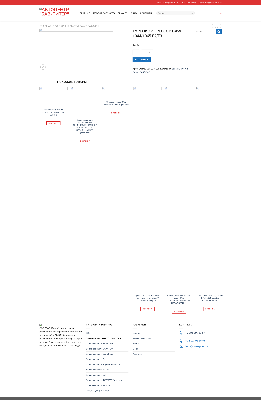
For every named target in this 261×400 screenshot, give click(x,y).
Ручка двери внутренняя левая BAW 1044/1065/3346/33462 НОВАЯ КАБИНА (178, 299)
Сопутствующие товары (98, 390)
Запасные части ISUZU (97, 369)
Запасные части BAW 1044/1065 (77, 26)
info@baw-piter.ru (196, 346)
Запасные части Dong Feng (99, 353)
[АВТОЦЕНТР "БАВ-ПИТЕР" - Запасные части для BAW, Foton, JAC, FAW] (57, 13)
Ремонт (122, 13)
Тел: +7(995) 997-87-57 (168, 2)
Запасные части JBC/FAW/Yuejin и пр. (104, 380)
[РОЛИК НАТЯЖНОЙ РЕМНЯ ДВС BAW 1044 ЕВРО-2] (53, 96)
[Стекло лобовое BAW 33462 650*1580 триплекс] (116, 92)
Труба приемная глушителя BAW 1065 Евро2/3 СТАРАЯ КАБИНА (210, 298)
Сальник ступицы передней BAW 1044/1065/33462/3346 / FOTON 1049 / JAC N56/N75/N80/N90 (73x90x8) (85, 126)
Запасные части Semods (98, 385)
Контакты (146, 13)
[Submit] (192, 13)
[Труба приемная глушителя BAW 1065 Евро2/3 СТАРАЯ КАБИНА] (210, 189)
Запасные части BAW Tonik (99, 343)
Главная (85, 13)
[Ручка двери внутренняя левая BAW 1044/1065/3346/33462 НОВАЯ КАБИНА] (179, 189)
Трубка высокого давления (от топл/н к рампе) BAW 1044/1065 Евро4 (147, 298)
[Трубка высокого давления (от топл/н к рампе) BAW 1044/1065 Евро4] (147, 189)
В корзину (141, 59)
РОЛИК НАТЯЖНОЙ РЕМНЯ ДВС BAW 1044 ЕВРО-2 (53, 112)
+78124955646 (189, 2)
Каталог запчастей (104, 13)
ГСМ (88, 333)
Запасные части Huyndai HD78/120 (103, 364)
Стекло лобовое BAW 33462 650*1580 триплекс (116, 103)
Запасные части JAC (96, 375)
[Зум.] (43, 67)
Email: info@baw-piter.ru (210, 2)
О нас (134, 13)
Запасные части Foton (97, 359)
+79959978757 (195, 333)
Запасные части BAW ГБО (99, 348)
